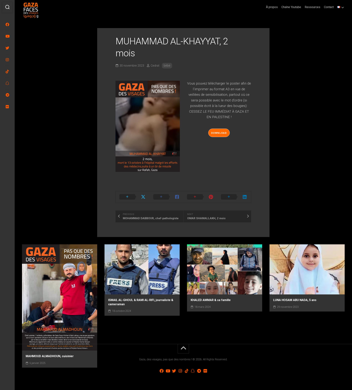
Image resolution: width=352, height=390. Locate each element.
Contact (329, 7)
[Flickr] (7, 107)
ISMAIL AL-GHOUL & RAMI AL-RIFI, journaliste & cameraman (140, 302)
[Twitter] (7, 48)
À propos (272, 7)
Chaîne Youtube (291, 7)
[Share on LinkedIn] (234, 197)
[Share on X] (133, 197)
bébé (167, 65)
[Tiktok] (7, 71)
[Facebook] (7, 24)
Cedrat (155, 65)
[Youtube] (7, 36)
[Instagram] (7, 60)
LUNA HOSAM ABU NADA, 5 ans (294, 300)
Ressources (312, 7)
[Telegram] (7, 95)
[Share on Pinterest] (200, 197)
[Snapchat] (7, 83)
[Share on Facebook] (167, 197)
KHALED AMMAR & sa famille (211, 300)
